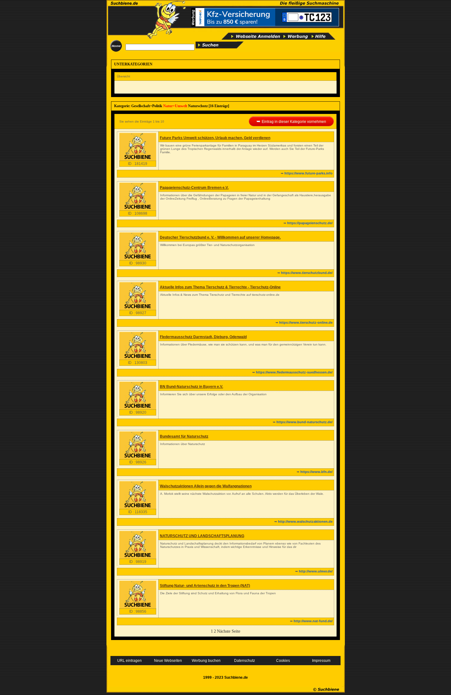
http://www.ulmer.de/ (316, 571)
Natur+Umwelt (175, 106)
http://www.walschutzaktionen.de (305, 521)
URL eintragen (129, 660)
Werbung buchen (206, 660)
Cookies (283, 660)
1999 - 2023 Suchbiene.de (225, 677)
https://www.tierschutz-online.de (306, 322)
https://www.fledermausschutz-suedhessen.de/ (294, 372)
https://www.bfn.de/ (316, 472)
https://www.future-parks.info (308, 173)
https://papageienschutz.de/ (310, 223)
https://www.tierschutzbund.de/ (307, 273)
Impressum (321, 660)
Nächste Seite (228, 631)
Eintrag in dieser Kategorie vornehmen (294, 121)
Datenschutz (244, 660)
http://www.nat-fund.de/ (313, 621)
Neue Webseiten (168, 660)
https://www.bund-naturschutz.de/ (304, 422)
